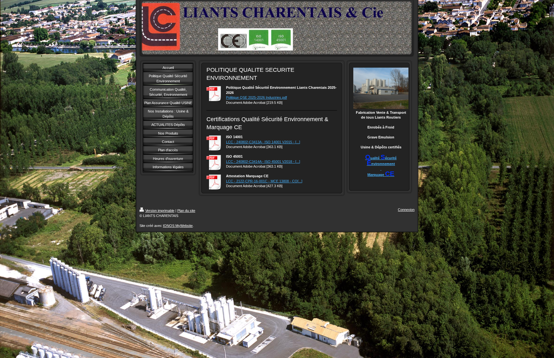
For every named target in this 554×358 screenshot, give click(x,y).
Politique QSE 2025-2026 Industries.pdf (256, 97)
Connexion (406, 210)
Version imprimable (159, 210)
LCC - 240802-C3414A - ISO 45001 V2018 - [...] (263, 161)
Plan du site (186, 210)
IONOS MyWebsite (178, 226)
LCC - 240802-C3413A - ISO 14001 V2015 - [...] (263, 142)
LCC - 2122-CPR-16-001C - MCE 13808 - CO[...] (264, 181)
